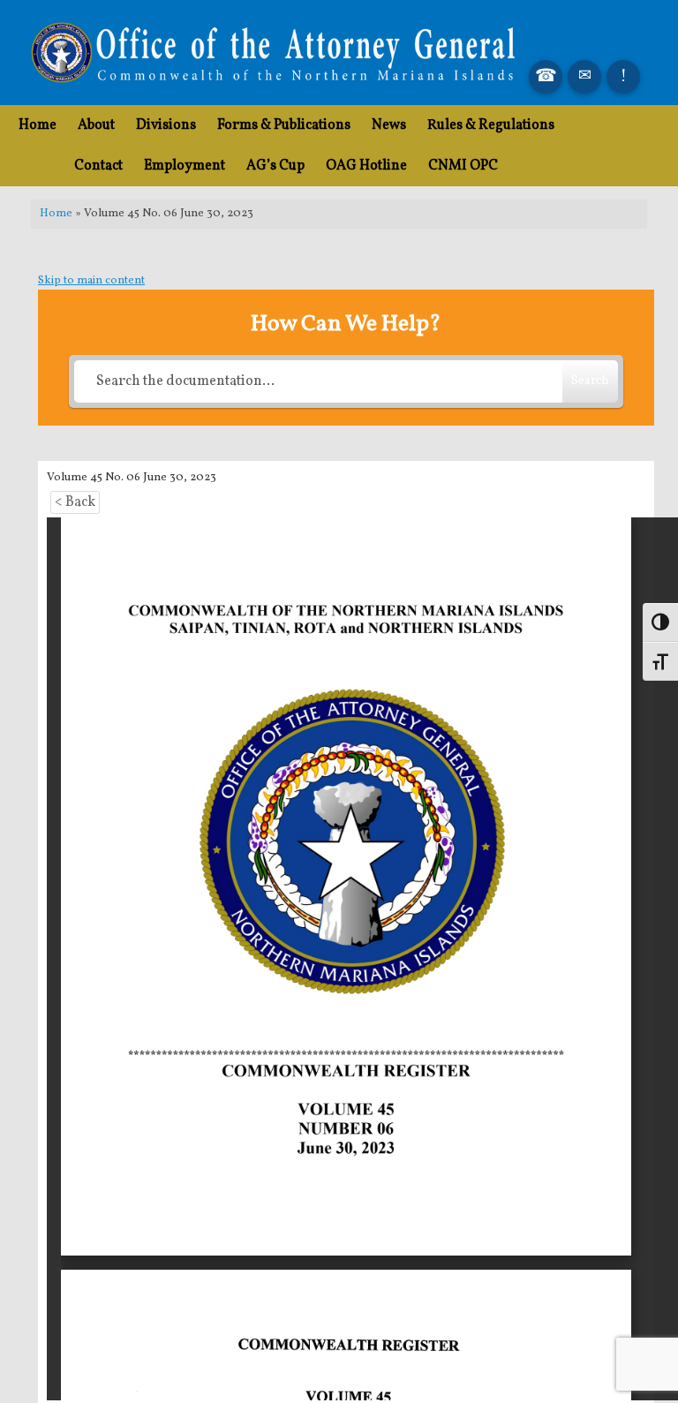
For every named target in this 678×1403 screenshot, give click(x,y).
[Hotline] (623, 77)
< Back (75, 502)
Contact (98, 166)
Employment (184, 166)
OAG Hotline (366, 166)
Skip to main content (91, 281)
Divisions (166, 125)
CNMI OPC (463, 166)
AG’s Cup (275, 166)
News (389, 125)
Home (37, 125)
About (96, 125)
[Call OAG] (545, 77)
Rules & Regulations (490, 125)
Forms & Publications (283, 125)
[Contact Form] (584, 77)
